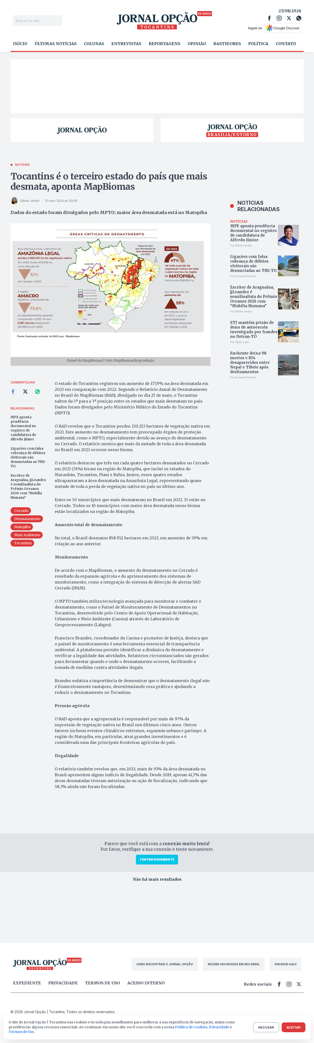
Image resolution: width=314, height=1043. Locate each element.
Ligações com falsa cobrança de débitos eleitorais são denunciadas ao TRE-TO (28, 457)
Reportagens (164, 43)
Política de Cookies (191, 1027)
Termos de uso (102, 983)
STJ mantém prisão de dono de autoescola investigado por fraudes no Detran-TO (253, 329)
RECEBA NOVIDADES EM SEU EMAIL (234, 964)
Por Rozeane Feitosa (243, 276)
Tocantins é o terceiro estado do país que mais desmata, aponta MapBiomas (109, 181)
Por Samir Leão (239, 342)
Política (258, 43)
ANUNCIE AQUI (285, 964)
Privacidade (63, 983)
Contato (286, 43)
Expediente (27, 983)
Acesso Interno (146, 983)
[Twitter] (289, 18)
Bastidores (227, 43)
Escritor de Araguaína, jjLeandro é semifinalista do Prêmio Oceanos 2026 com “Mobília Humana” (28, 486)
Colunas (94, 43)
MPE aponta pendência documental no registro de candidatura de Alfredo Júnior (23, 428)
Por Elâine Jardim (241, 245)
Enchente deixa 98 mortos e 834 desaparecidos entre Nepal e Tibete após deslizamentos (250, 362)
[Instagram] (279, 18)
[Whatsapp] (298, 18)
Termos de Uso (21, 1032)
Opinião (197, 43)
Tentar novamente (157, 859)
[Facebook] (269, 18)
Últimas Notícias (56, 43)
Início (20, 43)
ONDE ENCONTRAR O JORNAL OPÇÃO (164, 964)
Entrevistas (126, 43)
